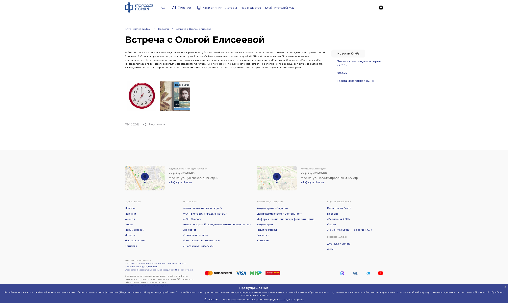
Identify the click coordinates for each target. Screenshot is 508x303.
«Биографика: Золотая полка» (201, 240)
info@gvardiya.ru (180, 182)
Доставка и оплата (338, 243)
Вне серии (189, 229)
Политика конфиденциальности (141, 266)
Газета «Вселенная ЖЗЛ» (355, 81)
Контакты (131, 246)
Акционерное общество (272, 208)
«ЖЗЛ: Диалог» (192, 219)
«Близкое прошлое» (195, 235)
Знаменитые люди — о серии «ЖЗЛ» (359, 63)
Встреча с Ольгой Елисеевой (194, 28)
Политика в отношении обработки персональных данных (155, 263)
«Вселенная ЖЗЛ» (338, 219)
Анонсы (130, 219)
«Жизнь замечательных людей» (202, 208)
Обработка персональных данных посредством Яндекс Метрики (159, 270)
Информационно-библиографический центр (286, 219)
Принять (211, 299)
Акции (331, 249)
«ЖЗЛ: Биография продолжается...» (205, 213)
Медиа (129, 224)
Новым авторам (134, 229)
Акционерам (265, 224)
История (130, 235)
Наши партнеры (267, 229)
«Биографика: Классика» (198, 246)
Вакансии (263, 235)
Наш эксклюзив (135, 240)
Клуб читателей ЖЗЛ (138, 28)
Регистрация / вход (339, 208)
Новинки (130, 213)
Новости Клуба (348, 53)
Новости (163, 28)
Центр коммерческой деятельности (279, 213)
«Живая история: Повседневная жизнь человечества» (217, 224)
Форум (342, 73)
